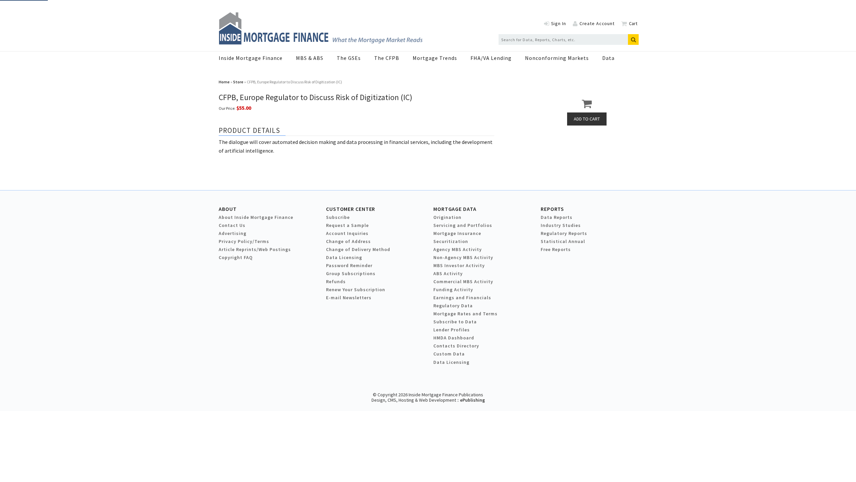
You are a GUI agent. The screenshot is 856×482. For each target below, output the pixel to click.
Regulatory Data (453, 306)
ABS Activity (448, 273)
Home (224, 81)
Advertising (232, 233)
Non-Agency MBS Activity (463, 257)
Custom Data (449, 354)
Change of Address (348, 241)
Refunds (336, 281)
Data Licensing (344, 257)
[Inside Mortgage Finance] (321, 42)
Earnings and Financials (462, 298)
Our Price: (227, 108)
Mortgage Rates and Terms (465, 314)
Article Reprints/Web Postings (255, 249)
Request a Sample (347, 225)
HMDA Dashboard (453, 338)
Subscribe (338, 217)
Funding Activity (453, 290)
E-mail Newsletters (348, 298)
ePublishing (472, 400)
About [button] (227, 209)
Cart (633, 23)
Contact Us (232, 225)
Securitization (450, 241)
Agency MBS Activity (457, 249)
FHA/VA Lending (491, 58)
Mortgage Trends (435, 58)
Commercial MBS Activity (463, 281)
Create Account (597, 23)
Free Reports (556, 249)
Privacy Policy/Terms (244, 241)
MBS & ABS (309, 58)
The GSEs (349, 58)
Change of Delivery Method (358, 249)
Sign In (558, 23)
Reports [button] (552, 209)
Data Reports (556, 217)
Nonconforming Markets (557, 58)
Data (608, 58)
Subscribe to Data (455, 322)
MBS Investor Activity (459, 265)
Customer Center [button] (350, 209)
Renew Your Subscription (355, 290)
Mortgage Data (454, 209)
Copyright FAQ (236, 257)
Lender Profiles (451, 330)
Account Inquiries (347, 233)
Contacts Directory (456, 346)
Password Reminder (349, 265)
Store (238, 81)
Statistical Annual (563, 241)
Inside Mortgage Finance (251, 58)
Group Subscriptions (351, 273)
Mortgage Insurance (457, 233)
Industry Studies (561, 225)
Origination (447, 217)
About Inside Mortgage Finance (256, 217)
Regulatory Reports (564, 233)
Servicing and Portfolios (462, 225)
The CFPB (386, 58)
